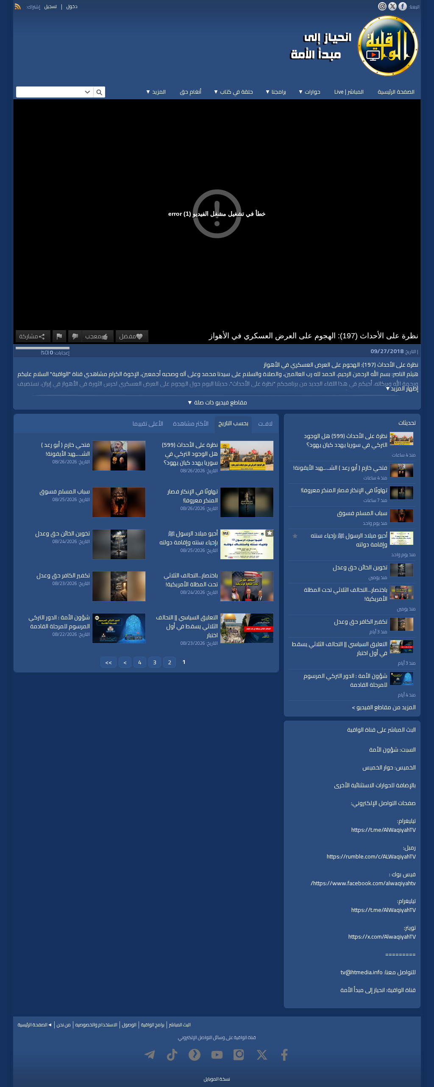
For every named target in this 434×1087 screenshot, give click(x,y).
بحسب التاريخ (233, 423)
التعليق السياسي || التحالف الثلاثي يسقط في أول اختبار (339, 648)
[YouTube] (217, 1055)
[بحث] (99, 92)
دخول (72, 6)
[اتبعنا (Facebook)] (402, 6)
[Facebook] (284, 1055)
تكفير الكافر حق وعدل (360, 621)
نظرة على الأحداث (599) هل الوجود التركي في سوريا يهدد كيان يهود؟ (345, 440)
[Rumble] (194, 1055)
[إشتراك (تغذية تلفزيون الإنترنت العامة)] (18, 6)
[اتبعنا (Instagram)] (382, 6)
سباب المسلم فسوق (362, 512)
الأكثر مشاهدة (191, 423)
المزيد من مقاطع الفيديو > (384, 707)
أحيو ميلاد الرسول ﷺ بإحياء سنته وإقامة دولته (349, 540)
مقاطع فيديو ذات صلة (217, 402)
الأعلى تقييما (148, 423)
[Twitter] (262, 1055)
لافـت (265, 423)
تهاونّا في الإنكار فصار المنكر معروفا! (344, 490)
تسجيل (51, 6)
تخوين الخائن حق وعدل (360, 567)
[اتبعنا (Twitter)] (392, 6)
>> (108, 662)
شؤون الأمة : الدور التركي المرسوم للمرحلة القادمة (345, 680)
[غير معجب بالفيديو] (75, 336)
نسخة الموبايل (217, 1079)
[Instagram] (239, 1055)
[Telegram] (150, 1055)
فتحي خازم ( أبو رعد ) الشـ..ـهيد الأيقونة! (340, 467)
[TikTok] (172, 1055)
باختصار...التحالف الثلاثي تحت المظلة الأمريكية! (345, 594)
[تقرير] (59, 336)
